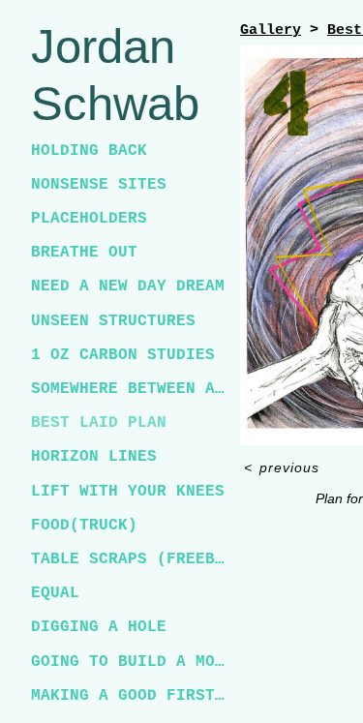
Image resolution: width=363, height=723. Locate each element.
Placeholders (89, 218)
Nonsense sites (98, 185)
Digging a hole (98, 627)
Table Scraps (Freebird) (128, 559)
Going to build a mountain (128, 662)
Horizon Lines (94, 457)
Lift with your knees (128, 491)
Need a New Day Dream (128, 286)
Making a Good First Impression (128, 696)
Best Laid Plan (98, 423)
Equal (55, 593)
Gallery (270, 30)
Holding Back (89, 151)
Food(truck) (84, 525)
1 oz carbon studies (123, 355)
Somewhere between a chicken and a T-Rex (128, 389)
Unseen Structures (113, 321)
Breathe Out (84, 252)
